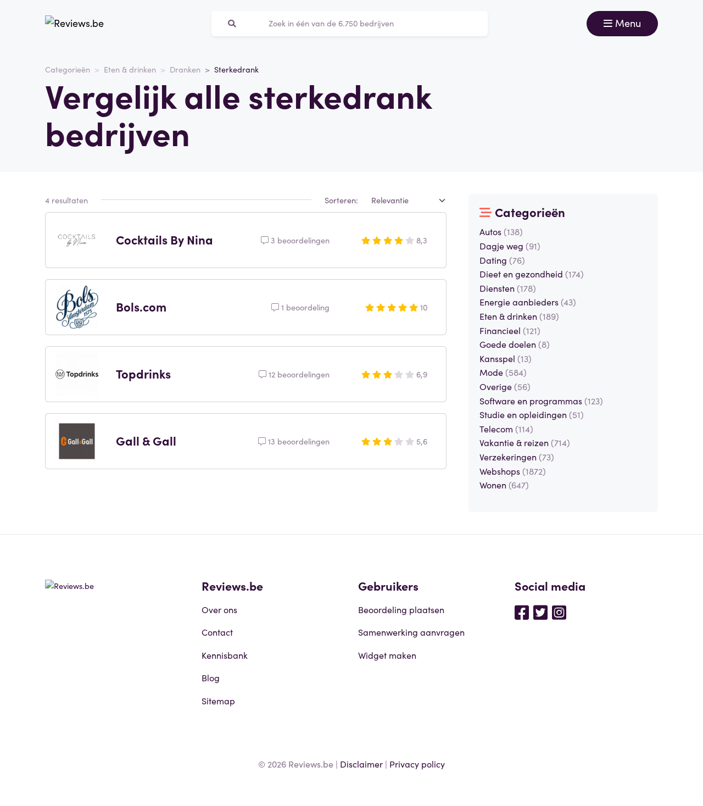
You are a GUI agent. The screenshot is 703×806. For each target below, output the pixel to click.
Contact (217, 632)
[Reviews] (74, 23)
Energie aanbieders (527, 302)
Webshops (512, 471)
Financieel (509, 330)
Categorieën (67, 69)
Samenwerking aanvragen (411, 632)
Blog (211, 677)
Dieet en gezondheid (531, 274)
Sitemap (218, 700)
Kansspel (505, 358)
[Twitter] (540, 611)
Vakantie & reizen (524, 442)
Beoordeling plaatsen (401, 609)
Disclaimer (361, 764)
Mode (503, 372)
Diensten (507, 288)
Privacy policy (417, 764)
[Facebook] (522, 611)
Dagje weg (509, 246)
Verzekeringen (516, 457)
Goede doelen (514, 344)
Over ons (219, 609)
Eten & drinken (130, 69)
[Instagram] (559, 611)
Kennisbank (225, 655)
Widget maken (387, 655)
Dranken (185, 69)
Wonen (504, 485)
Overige (505, 386)
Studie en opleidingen (531, 414)
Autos (501, 231)
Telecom (506, 429)
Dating (502, 260)
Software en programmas (541, 400)
